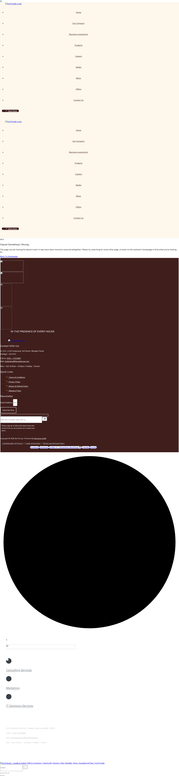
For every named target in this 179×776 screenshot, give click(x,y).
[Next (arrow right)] (3, 775)
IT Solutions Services (19, 705)
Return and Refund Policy (54, 443)
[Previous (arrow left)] (1, 775)
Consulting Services (19, 670)
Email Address (6, 402)
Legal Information (33, 443)
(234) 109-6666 (19, 733)
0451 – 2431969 (14, 358)
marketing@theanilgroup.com (17, 361)
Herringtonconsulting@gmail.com (24, 738)
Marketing (13, 688)
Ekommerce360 (40, 438)
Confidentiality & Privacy (12, 443)
